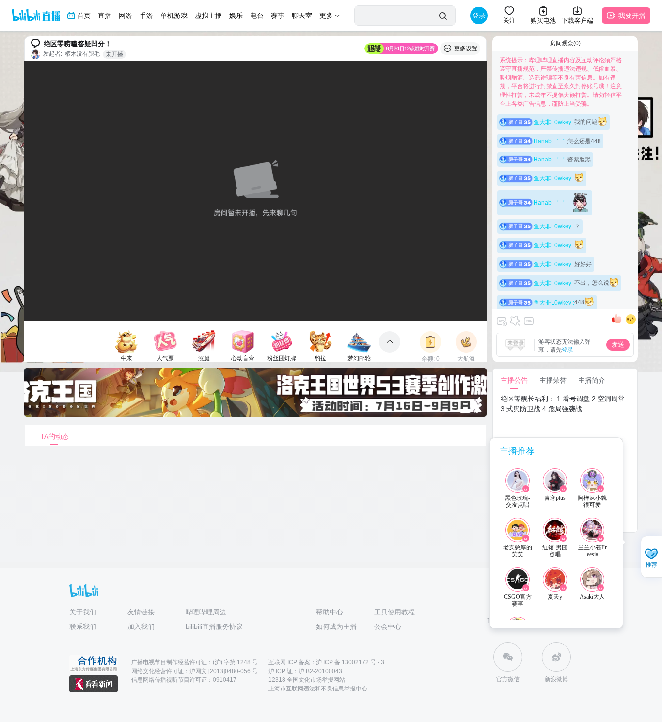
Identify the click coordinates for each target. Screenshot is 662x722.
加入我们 (141, 626)
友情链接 (141, 612)
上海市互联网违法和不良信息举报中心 (317, 688)
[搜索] (443, 16)
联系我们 (82, 626)
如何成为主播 (336, 626)
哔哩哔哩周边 (206, 612)
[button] (651, 557)
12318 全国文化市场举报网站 (306, 679)
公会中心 (387, 626)
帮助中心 (329, 612)
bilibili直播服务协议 (214, 626)
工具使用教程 (394, 612)
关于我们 (82, 612)
